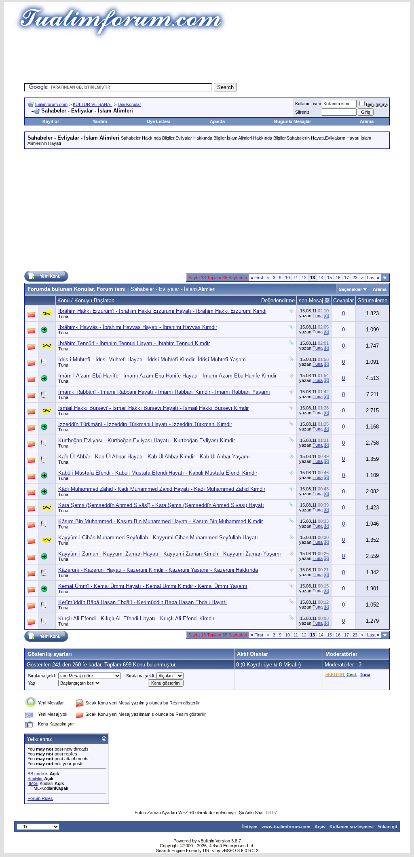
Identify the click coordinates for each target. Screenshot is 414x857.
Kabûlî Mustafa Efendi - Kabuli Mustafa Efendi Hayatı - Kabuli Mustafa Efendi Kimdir (157, 473)
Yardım (100, 121)
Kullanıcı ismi (308, 103)
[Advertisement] (207, 58)
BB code (35, 773)
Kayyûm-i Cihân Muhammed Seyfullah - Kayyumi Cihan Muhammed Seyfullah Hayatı (158, 538)
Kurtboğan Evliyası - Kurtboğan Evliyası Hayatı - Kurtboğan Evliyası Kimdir (146, 440)
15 (329, 277)
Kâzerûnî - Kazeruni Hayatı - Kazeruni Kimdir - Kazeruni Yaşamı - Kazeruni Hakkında (158, 570)
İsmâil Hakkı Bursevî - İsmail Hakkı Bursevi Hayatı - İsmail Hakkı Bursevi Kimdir (153, 408)
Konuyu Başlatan (94, 300)
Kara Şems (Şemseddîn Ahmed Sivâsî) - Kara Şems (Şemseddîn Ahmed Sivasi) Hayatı (161, 505)
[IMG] (32, 783)
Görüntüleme (372, 300)
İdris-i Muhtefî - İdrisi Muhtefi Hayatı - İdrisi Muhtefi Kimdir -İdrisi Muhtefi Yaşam (152, 359)
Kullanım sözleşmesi (352, 826)
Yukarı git (387, 826)
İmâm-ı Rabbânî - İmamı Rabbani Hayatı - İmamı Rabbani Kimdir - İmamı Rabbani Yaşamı (164, 392)
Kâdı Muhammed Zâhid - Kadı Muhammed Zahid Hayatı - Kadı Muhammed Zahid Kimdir (161, 489)
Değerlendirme (278, 300)
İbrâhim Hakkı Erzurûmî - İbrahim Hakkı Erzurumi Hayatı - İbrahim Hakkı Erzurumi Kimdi (162, 311)
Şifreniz (302, 112)
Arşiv (320, 826)
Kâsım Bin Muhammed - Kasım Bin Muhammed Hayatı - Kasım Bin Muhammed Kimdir (160, 521)
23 (355, 277)
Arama (367, 121)
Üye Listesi (158, 121)
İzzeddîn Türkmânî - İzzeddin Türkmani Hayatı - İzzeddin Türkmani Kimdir (145, 424)
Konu (63, 300)
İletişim (250, 826)
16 (338, 277)
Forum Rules (40, 798)
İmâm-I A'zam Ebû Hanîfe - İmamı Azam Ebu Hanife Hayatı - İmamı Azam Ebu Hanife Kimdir (167, 376)
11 (296, 277)
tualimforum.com (51, 104)
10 (287, 277)
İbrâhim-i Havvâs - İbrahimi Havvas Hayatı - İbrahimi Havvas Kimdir (137, 327)
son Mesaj (311, 300)
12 (304, 277)
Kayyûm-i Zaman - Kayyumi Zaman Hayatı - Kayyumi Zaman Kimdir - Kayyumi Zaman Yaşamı (169, 554)
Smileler (35, 778)
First (257, 277)
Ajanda (217, 121)
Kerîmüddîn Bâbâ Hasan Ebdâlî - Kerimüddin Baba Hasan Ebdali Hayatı (142, 602)
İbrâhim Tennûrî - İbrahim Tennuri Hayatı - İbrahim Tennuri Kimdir (134, 343)
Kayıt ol (50, 121)
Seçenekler (350, 289)
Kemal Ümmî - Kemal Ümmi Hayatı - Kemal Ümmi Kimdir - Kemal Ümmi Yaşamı (152, 586)
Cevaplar (343, 300)
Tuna (63, 316)
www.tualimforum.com (286, 826)
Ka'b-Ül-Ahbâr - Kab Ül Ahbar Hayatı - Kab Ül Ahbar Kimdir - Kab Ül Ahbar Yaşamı (154, 457)
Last (373, 277)
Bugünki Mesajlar (292, 121)
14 (321, 277)
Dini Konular (129, 104)
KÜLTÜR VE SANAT (92, 104)
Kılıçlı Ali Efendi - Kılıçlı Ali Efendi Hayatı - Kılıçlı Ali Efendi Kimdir (136, 618)
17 (346, 277)
